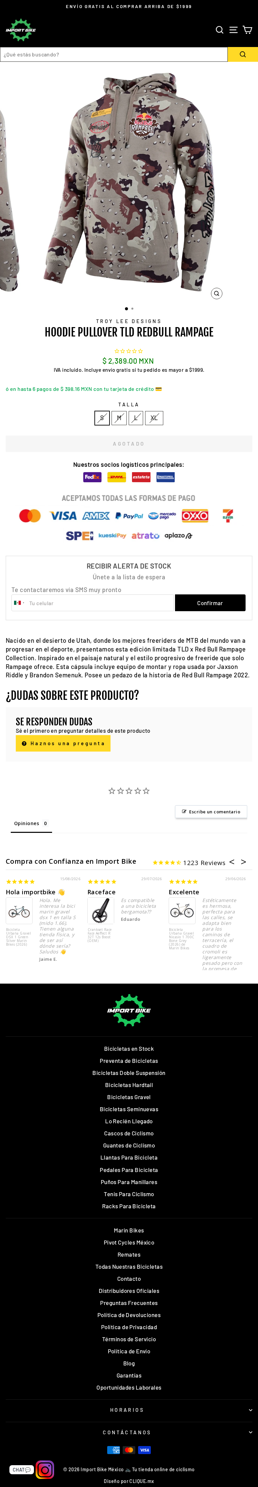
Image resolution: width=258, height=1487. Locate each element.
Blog (129, 1363)
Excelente (184, 892)
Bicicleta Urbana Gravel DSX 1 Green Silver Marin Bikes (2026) (18, 937)
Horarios (127, 1410)
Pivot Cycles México (129, 1242)
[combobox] (114, 54)
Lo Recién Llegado (129, 1121)
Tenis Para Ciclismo (129, 1193)
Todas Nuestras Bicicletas (129, 1266)
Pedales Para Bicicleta (129, 1169)
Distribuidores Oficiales (129, 1290)
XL (154, 417)
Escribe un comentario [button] (214, 812)
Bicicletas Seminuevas (129, 1109)
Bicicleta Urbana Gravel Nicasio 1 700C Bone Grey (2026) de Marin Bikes (181, 939)
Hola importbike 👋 (35, 892)
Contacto (129, 1278)
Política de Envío (129, 1351)
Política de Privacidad (129, 1326)
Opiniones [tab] (26, 823)
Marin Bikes (129, 1230)
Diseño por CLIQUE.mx (129, 1481)
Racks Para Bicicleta (129, 1206)
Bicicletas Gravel (129, 1096)
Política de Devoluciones (129, 1314)
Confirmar (210, 602)
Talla (128, 404)
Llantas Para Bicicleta (129, 1157)
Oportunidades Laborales (129, 1387)
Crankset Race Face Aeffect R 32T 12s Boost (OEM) (100, 935)
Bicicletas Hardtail (129, 1084)
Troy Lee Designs (129, 321)
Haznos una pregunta (66, 743)
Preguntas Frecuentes (129, 1302)
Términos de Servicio (129, 1339)
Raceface (101, 892)
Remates (129, 1254)
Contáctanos (127, 1432)
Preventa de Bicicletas (129, 1060)
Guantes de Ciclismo (129, 1145)
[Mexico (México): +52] (19, 603)
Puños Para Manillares (129, 1181)
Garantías (129, 1375)
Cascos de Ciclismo (129, 1133)
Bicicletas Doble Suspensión (128, 1072)
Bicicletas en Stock (129, 1048)
